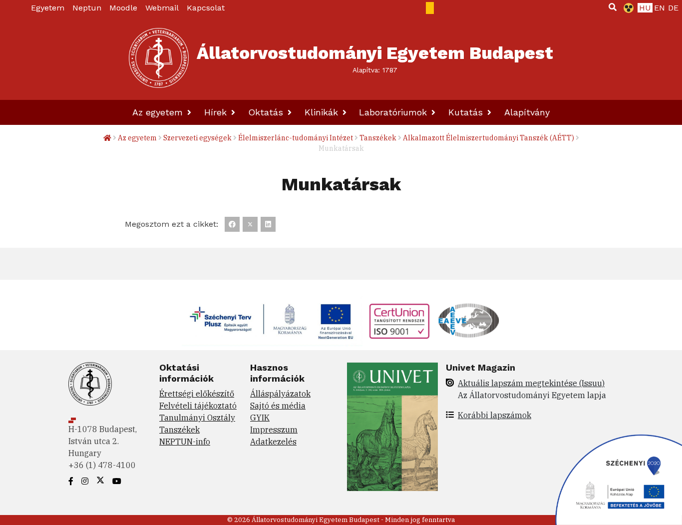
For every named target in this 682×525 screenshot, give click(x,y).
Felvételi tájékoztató (198, 406)
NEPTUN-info (184, 442)
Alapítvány (527, 112)
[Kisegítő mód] (627, 8)
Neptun (86, 7)
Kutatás (467, 112)
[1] (613, 7)
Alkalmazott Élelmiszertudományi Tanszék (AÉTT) (488, 137)
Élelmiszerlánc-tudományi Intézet (295, 137)
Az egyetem (159, 112)
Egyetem (47, 7)
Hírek (217, 112)
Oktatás (267, 112)
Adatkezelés (273, 442)
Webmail (162, 7)
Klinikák (323, 112)
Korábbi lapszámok (494, 415)
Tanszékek (377, 137)
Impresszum (274, 430)
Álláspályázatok (280, 394)
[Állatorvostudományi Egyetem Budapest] (159, 58)
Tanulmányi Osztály (197, 418)
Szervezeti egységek (197, 137)
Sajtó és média (278, 406)
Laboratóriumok (394, 112)
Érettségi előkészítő (196, 394)
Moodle (123, 7)
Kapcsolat (206, 7)
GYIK (260, 418)
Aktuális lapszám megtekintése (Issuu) (531, 383)
